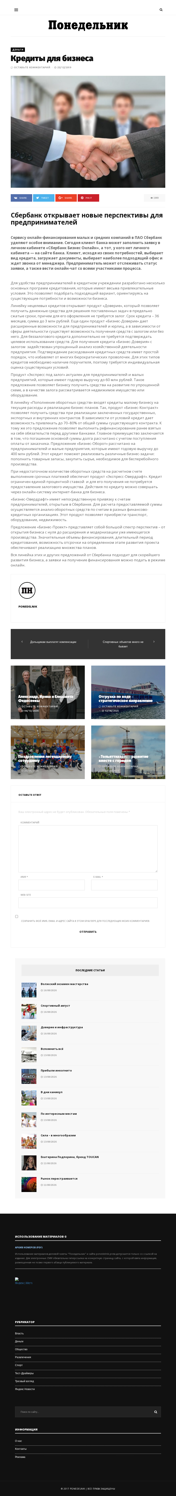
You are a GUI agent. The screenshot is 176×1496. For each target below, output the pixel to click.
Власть (19, 1333)
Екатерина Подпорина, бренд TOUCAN (70, 1157)
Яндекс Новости (25, 1389)
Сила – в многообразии (58, 1135)
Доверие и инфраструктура (62, 1027)
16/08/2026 (50, 990)
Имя (24, 876)
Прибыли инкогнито (56, 1070)
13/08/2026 (50, 1055)
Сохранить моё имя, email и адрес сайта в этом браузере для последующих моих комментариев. (85, 920)
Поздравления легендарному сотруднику (45, 758)
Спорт (19, 1365)
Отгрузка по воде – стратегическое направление (126, 698)
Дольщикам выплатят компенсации (53, 642)
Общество (21, 1349)
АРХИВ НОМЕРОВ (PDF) (28, 1247)
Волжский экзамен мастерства (64, 984)
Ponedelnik (27, 606)
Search (155, 1412)
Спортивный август (55, 1005)
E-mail (98, 876)
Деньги (17, 49)
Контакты (21, 1448)
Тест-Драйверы (24, 1373)
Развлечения (23, 1357)
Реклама (20, 1457)
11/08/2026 (49, 1163)
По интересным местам (59, 1114)
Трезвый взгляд (24, 1381)
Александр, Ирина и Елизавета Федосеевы (45, 698)
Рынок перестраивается (59, 1178)
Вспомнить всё (52, 1049)
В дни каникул (51, 1092)
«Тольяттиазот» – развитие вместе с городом (123, 758)
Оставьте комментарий (32, 67)
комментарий (30, 822)
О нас (18, 1440)
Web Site (26, 894)
